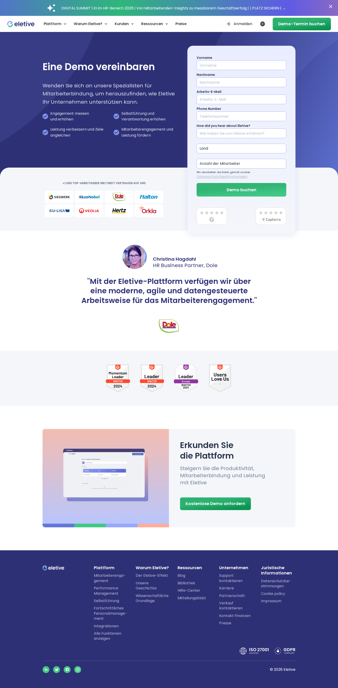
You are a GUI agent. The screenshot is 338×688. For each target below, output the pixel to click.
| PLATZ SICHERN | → (268, 8)
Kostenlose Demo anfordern (215, 503)
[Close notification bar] (330, 6)
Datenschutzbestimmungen (222, 176)
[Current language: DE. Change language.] (262, 24)
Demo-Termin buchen (301, 24)
